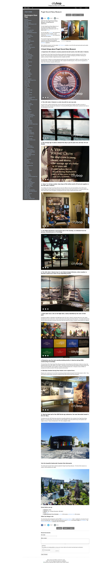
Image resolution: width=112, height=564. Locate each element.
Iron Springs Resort (28, 78)
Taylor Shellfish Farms (28, 186)
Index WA (26, 77)
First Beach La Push (28, 57)
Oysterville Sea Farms (28, 127)
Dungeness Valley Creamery (29, 47)
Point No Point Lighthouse (46, 521)
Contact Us (60, 559)
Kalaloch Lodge (27, 82)
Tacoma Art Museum (28, 181)
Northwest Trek (27, 118)
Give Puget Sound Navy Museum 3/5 (63, 41)
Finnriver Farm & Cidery (28, 55)
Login (64, 559)
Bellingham (26, 26)
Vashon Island (27, 188)
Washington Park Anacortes (29, 189)
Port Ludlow (26, 143)
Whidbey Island (27, 194)
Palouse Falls (26, 128)
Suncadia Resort (27, 174)
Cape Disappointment (28, 31)
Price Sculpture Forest (28, 149)
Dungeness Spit (27, 46)
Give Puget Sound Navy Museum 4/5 (64, 41)
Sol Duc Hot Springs (28, 170)
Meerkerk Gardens (27, 109)
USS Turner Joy (61, 45)
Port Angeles (26, 137)
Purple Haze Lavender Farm (29, 152)
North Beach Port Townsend (29, 115)
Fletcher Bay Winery (28, 58)
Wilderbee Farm (27, 196)
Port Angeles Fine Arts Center (29, 139)
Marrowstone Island (28, 103)
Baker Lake (26, 25)
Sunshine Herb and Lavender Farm (30, 176)
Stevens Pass (26, 172)
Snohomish (26, 166)
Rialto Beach (26, 157)
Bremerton (43, 42)
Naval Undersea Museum (67, 519)
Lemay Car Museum (28, 98)
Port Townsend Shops (28, 146)
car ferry (51, 32)
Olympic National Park (28, 122)
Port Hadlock (26, 142)
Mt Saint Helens (27, 113)
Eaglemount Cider (27, 48)
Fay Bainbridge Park (28, 54)
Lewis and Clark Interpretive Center (30, 99)
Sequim (25, 164)
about (81, 7)
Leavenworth (26, 96)
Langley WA (26, 93)
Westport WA (26, 192)
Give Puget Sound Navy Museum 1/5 (61, 41)
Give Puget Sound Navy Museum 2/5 (62, 41)
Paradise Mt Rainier (28, 130)
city (56, 3)
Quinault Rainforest (27, 153)
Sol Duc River (26, 171)
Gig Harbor (26, 68)
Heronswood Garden (28, 74)
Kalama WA (26, 83)
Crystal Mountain (27, 39)
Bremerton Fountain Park (29, 30)
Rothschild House (27, 159)
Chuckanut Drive (27, 37)
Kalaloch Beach (27, 81)
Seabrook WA (26, 161)
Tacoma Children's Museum (29, 182)
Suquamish (26, 177)
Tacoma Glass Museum (28, 183)
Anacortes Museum (28, 20)
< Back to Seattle (28, 11)
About (48, 559)
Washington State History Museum (30, 191)
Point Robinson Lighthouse (29, 133)
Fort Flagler (26, 63)
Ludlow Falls (26, 102)
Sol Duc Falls (26, 169)
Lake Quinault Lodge (28, 92)
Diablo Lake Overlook (28, 44)
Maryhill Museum (27, 105)
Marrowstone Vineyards (28, 104)
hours (48, 30)
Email (57, 18)
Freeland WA (26, 66)
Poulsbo (69, 520)
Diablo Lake (26, 43)
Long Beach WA (27, 100)
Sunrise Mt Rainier (27, 175)
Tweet (51, 18)
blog (75, 7)
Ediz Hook (26, 52)
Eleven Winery (27, 53)
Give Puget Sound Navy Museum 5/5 (65, 41)
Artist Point (26, 21)
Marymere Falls (27, 108)
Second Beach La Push (28, 163)
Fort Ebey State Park (28, 61)
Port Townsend (27, 144)
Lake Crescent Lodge (28, 89)
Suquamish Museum (28, 178)
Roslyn (25, 158)
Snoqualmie (26, 167)
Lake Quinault (26, 91)
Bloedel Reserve (27, 27)
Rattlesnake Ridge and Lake (29, 154)
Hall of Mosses (27, 71)
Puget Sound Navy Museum (29, 150)
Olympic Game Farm (28, 121)
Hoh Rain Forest (27, 75)
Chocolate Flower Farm (28, 36)
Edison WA (26, 50)
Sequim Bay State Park (28, 165)
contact (86, 7)
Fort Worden (26, 64)
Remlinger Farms (27, 155)
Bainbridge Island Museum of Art (30, 24)
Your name (43, 534)
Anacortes (26, 19)
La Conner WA (27, 86)
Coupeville (26, 38)
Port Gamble (83, 520)
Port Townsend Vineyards (29, 147)
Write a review (44, 538)
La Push (25, 87)
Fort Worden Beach (28, 65)
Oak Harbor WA (27, 119)
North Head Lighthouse (28, 116)
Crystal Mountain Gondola (29, 41)
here (47, 512)
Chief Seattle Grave (28, 35)
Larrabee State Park (28, 94)
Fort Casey (26, 60)
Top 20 (75, 15)
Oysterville (26, 126)
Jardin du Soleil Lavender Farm (30, 80)
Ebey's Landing (27, 49)
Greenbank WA (27, 70)
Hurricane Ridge (27, 76)
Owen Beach (26, 125)
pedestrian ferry (49, 35)
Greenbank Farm (27, 69)
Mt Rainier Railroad (27, 111)
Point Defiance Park (28, 131)
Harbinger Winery (27, 72)
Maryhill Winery (27, 107)
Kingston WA (26, 85)
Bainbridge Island (27, 22)
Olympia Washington (28, 120)
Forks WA (26, 59)
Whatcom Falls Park (28, 193)
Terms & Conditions (53, 559)
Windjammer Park (27, 197)
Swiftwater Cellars (27, 180)
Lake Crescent (27, 88)
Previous (68, 15)
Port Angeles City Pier (28, 138)
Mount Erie (26, 110)
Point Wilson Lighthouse (28, 136)
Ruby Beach (26, 160)
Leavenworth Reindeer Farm (29, 97)
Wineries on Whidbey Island (29, 198)
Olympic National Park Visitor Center (31, 124)
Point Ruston (26, 135)
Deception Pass (27, 42)
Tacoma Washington (28, 185)
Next (81, 15)
